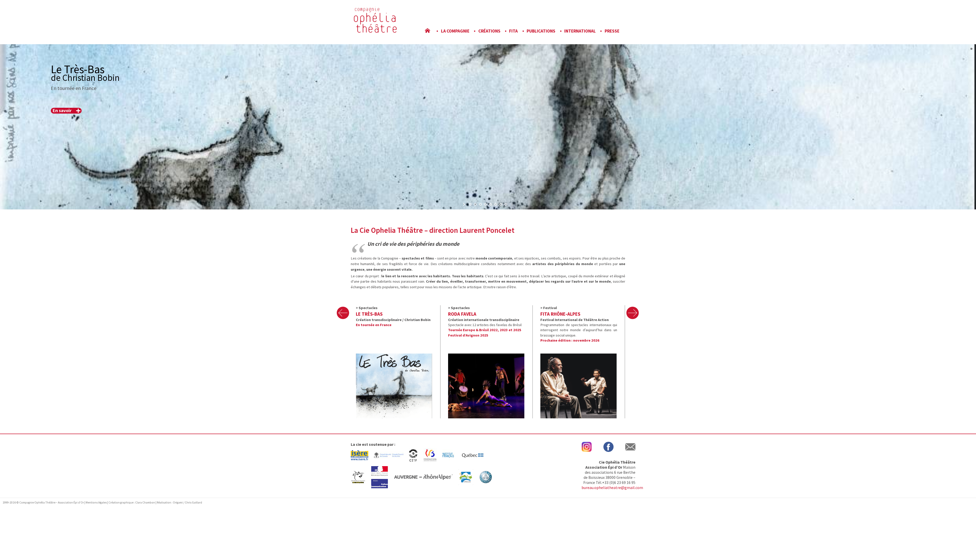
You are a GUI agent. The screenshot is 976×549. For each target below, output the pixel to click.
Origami (178, 502)
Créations (489, 31)
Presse (612, 31)
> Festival (548, 308)
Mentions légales (96, 502)
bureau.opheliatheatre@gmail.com (612, 487)
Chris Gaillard (193, 502)
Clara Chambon (145, 502)
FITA (513, 31)
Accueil (431, 31)
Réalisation (164, 502)
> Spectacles (366, 308)
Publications (541, 31)
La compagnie (455, 31)
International (580, 31)
